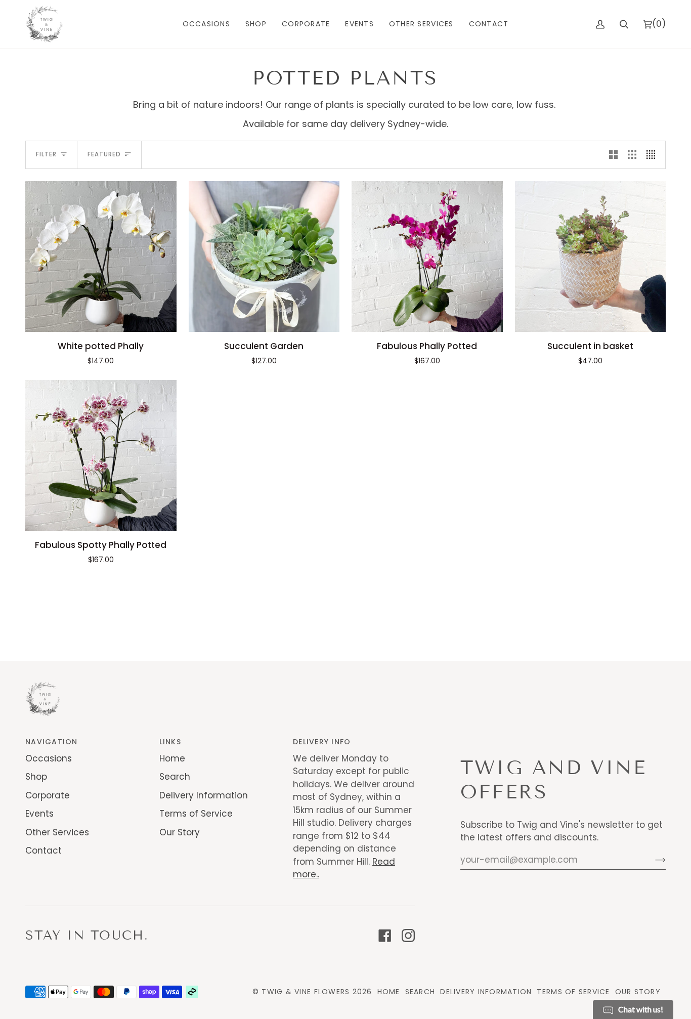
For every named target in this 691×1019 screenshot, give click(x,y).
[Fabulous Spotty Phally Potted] (101, 455)
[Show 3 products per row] (632, 154)
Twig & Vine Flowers (306, 992)
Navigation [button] (51, 742)
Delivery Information (203, 795)
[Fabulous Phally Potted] (427, 256)
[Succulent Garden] (264, 256)
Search (174, 777)
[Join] (652, 860)
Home (172, 758)
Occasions (48, 758)
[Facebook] (385, 935)
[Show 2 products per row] (613, 154)
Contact (43, 850)
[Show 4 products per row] (653, 154)
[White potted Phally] (101, 256)
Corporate (47, 795)
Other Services (57, 832)
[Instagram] (408, 935)
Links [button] (170, 742)
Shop (36, 777)
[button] (206, 24)
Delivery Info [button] (322, 742)
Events (39, 814)
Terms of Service (196, 814)
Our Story (179, 832)
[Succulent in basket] (590, 256)
